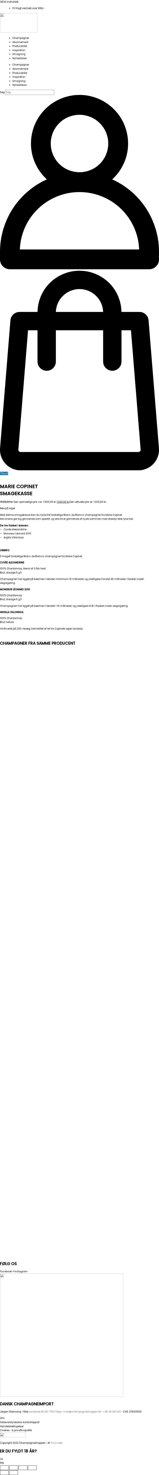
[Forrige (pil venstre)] (4, 1472)
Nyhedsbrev (19, 58)
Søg (2, 92)
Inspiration (18, 50)
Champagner (20, 38)
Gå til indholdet (9, 2)
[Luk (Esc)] (32, 1467)
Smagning (18, 54)
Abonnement (20, 42)
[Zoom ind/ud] (4, 1467)
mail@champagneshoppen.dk (82, 1411)
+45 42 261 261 (112, 1411)
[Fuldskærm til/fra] (13, 1467)
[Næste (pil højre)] (13, 1472)
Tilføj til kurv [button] (41, 755)
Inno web (56, 1443)
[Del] (23, 1467)
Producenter (19, 46)
